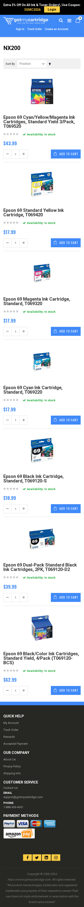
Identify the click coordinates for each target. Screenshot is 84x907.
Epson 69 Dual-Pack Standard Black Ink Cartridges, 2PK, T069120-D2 (40, 567)
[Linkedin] (46, 857)
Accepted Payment (15, 743)
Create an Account (56, 29)
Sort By (10, 63)
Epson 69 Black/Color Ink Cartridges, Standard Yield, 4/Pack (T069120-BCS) (41, 658)
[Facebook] (27, 857)
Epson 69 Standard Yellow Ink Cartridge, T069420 (33, 212)
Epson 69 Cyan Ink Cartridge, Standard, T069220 (32, 390)
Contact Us (10, 788)
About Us (9, 759)
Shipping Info (12, 773)
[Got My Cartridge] (22, 20)
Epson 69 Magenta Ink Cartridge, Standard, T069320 (36, 301)
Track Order (34, 29)
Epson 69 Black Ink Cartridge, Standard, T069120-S (33, 479)
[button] (11, 854)
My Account (11, 723)
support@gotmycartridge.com (23, 797)
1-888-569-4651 (13, 807)
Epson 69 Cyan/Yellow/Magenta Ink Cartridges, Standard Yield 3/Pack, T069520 (39, 122)
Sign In (20, 29)
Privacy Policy (12, 766)
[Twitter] (36, 857)
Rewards (9, 736)
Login (52, 9)
